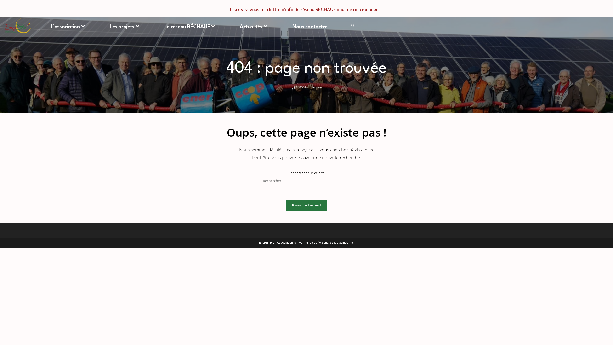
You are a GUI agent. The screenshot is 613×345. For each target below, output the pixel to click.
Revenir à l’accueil (306, 205)
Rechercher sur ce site (306, 173)
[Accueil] (293, 87)
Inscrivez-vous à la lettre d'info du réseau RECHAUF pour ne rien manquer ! (306, 9)
